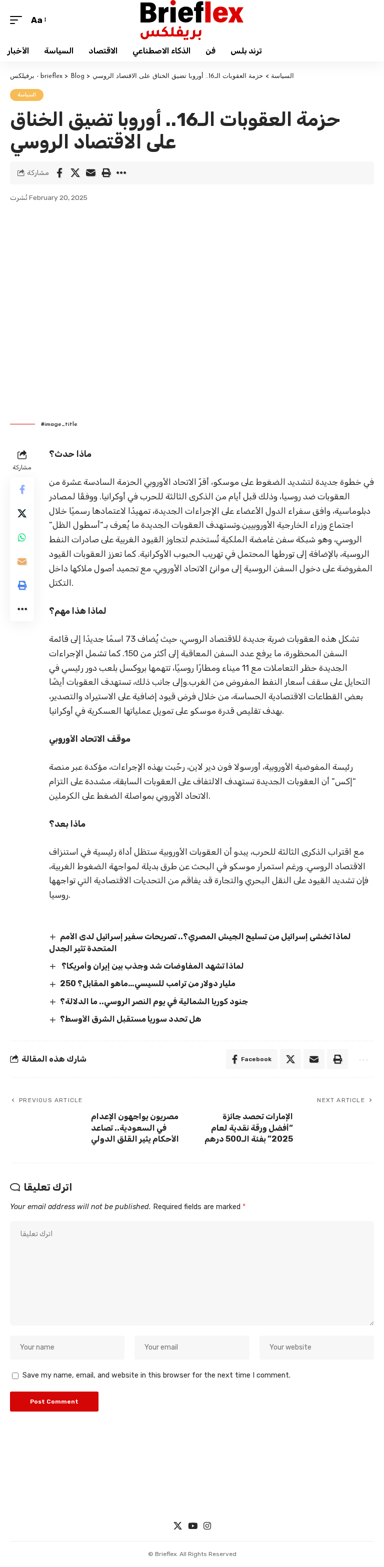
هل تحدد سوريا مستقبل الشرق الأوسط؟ (131, 1019)
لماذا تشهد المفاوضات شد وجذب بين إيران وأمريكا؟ (152, 966)
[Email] (91, 173)
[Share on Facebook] (59, 173)
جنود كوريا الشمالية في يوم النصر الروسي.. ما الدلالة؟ (154, 1001)
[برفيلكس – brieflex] (192, 1489)
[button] (18, 20)
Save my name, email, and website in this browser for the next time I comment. (156, 1375)
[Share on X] (75, 173)
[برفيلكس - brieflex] (192, 20)
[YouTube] (193, 1526)
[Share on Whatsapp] (22, 537)
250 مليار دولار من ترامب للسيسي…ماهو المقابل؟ (148, 983)
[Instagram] (207, 1526)
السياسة (27, 95)
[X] (177, 1526)
